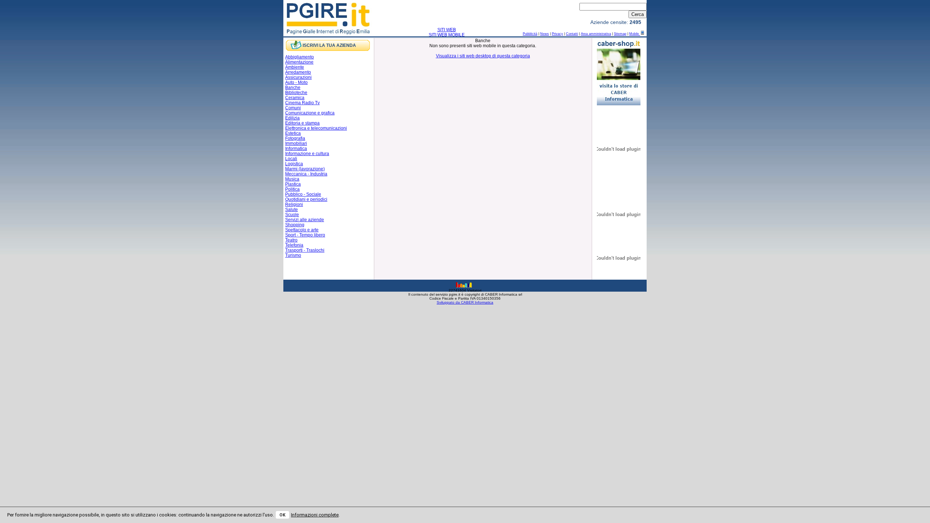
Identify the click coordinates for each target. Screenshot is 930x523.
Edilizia (292, 118)
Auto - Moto (296, 82)
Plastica (293, 184)
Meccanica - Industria (306, 174)
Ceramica (294, 97)
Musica (292, 179)
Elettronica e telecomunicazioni (316, 128)
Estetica (293, 133)
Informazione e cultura (307, 153)
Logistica (294, 163)
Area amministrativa (596, 34)
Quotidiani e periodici (306, 199)
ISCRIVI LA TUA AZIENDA (329, 45)
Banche (292, 87)
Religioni (294, 204)
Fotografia (295, 138)
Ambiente (294, 67)
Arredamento (298, 72)
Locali (291, 158)
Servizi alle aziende (304, 219)
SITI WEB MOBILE (447, 34)
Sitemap (620, 34)
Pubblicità (530, 34)
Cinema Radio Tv (302, 102)
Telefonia (294, 245)
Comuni (293, 107)
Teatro (291, 240)
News (544, 34)
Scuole (292, 214)
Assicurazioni (298, 77)
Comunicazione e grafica (310, 112)
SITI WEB (446, 29)
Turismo (293, 255)
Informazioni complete (315, 515)
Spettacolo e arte (302, 229)
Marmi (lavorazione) (305, 168)
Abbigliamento (299, 57)
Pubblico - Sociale (303, 194)
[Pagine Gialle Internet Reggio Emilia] (328, 33)
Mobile (634, 34)
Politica (292, 189)
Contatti (572, 34)
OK (282, 515)
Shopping (294, 224)
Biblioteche (296, 92)
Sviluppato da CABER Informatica (465, 302)
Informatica (296, 148)
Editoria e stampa (302, 123)
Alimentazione (299, 62)
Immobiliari (296, 143)
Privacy (557, 34)
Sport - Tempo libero (305, 235)
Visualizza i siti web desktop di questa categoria (483, 55)
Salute (291, 209)
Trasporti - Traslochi (304, 250)
